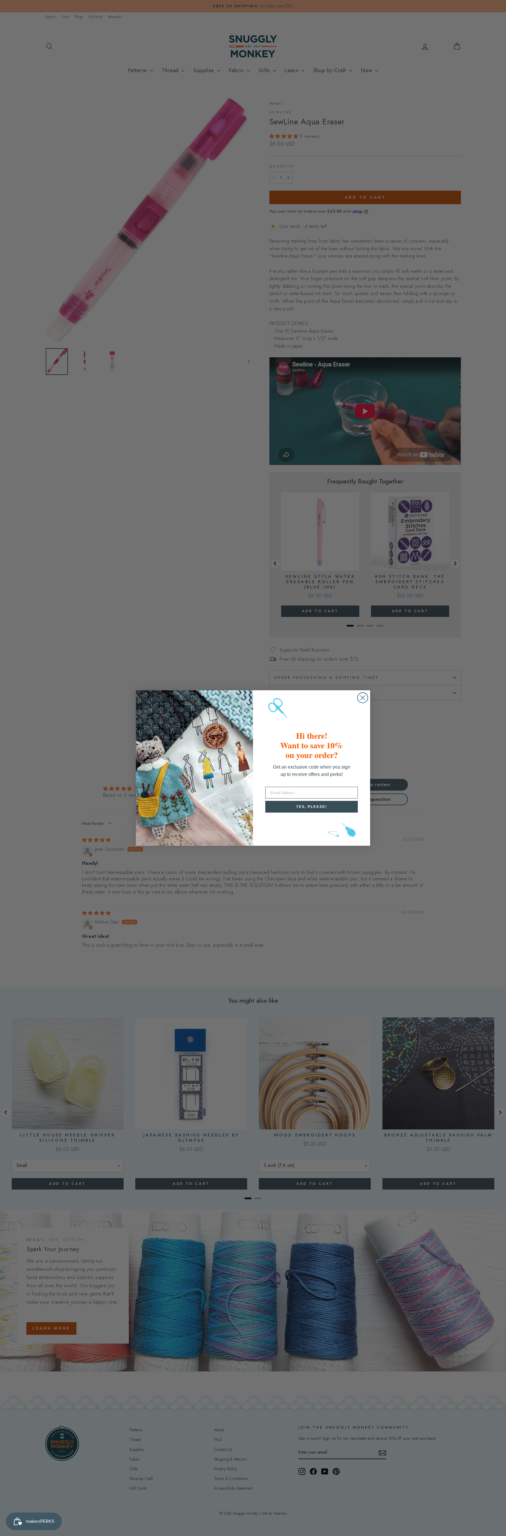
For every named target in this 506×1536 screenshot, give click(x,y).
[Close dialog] (363, 698)
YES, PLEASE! (311, 807)
